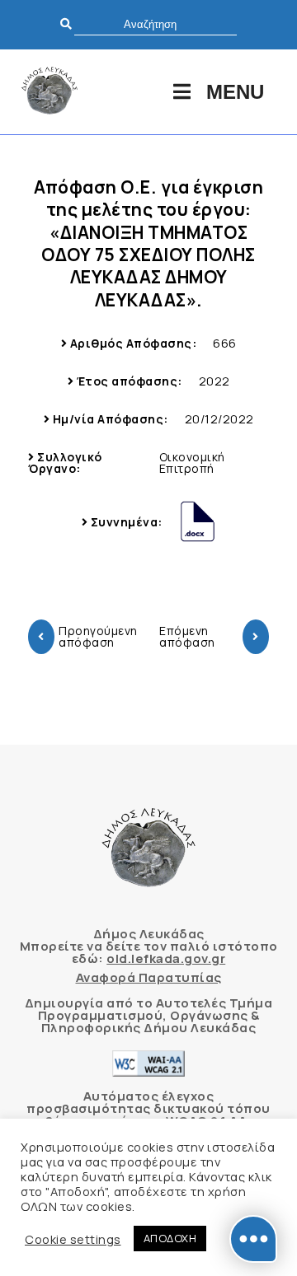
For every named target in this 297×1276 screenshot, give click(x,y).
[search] (155, 24)
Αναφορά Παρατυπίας (149, 977)
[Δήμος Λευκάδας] (49, 91)
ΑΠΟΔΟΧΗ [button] (170, 1238)
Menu (235, 92)
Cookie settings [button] (73, 1239)
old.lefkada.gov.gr (165, 958)
